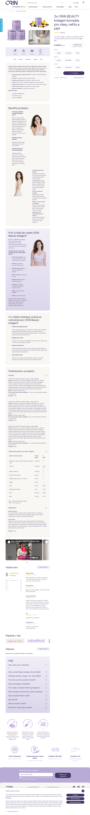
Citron (78, 53)
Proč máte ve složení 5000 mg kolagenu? (24, 688)
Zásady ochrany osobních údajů (29, 779)
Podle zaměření (47, 7)
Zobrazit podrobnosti (12, 811)
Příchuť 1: (56, 49)
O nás (76, 7)
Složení (21, 59)
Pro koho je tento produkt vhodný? (21, 680)
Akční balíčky (60, 7)
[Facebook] (74, 787)
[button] (26, 562)
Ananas (59, 53)
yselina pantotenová (18, 268)
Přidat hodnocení (43, 567)
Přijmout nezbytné (75, 798)
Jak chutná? (12, 699)
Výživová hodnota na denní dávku (21, 451)
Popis (15, 59)
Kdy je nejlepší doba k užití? (19, 696)
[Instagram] (78, 787)
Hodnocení (28, 59)
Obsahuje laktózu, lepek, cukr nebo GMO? (24, 676)
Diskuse (35, 59)
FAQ (41, 59)
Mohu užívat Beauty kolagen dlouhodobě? (24, 672)
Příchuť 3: (56, 64)
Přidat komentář (43, 648)
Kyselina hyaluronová (17, 279)
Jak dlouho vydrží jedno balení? (20, 707)
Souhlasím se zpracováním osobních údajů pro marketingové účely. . (37, 778)
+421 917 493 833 (33, 787)
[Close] (83, 791)
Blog (70, 7)
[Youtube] (83, 787)
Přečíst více (9, 798)
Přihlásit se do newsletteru (63, 775)
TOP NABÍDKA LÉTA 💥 (18, 7)
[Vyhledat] (62, 2)
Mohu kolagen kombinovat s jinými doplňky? (25, 692)
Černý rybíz (68, 53)
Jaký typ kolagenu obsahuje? (19, 684)
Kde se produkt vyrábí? (17, 703)
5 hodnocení (62, 32)
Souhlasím (75, 795)
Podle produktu (33, 7)
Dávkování (12, 508)
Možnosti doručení (77, 77)
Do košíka (75, 73)
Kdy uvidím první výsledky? (18, 665)
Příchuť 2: (56, 56)
